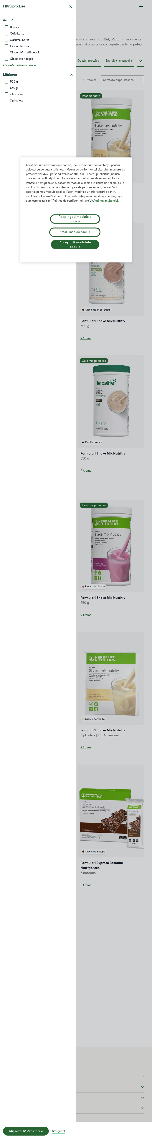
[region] (76, 209)
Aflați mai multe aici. (105, 200)
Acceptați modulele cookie (75, 244)
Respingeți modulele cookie (75, 219)
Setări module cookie (75, 232)
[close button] (71, 6)
